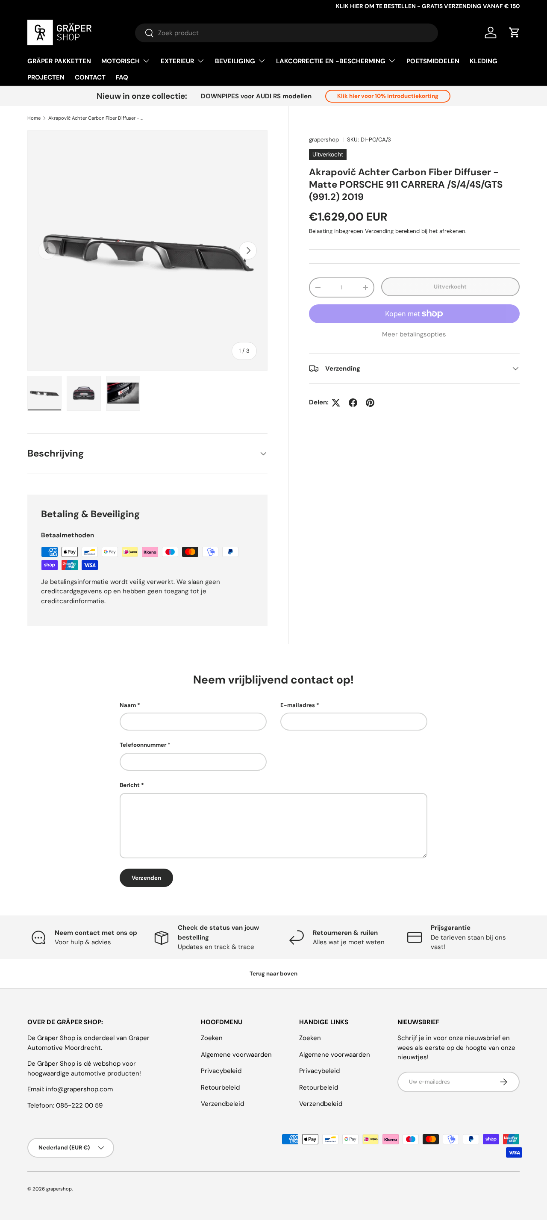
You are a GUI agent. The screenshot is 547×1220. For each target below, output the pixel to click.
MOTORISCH (120, 61)
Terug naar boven (273, 973)
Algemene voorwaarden (236, 1054)
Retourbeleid (220, 1087)
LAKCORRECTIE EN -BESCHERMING (330, 61)
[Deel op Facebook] (353, 402)
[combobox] (286, 33)
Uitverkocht (450, 286)
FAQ (122, 77)
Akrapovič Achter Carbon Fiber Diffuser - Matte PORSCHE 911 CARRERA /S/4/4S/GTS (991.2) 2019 (96, 118)
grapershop (324, 139)
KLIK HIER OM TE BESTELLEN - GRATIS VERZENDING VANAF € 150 (428, 6)
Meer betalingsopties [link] (414, 334)
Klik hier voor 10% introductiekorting (387, 96)
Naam (128, 705)
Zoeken (212, 1038)
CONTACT (90, 77)
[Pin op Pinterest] (370, 402)
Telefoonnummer (143, 745)
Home (34, 118)
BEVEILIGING (235, 61)
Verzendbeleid (222, 1103)
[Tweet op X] (335, 402)
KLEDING (483, 61)
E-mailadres (297, 705)
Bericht (130, 785)
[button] (514, 32)
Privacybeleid (221, 1071)
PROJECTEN (46, 77)
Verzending (379, 231)
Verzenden (146, 877)
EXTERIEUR (177, 61)
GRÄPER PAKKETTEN (59, 61)
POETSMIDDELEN (432, 61)
